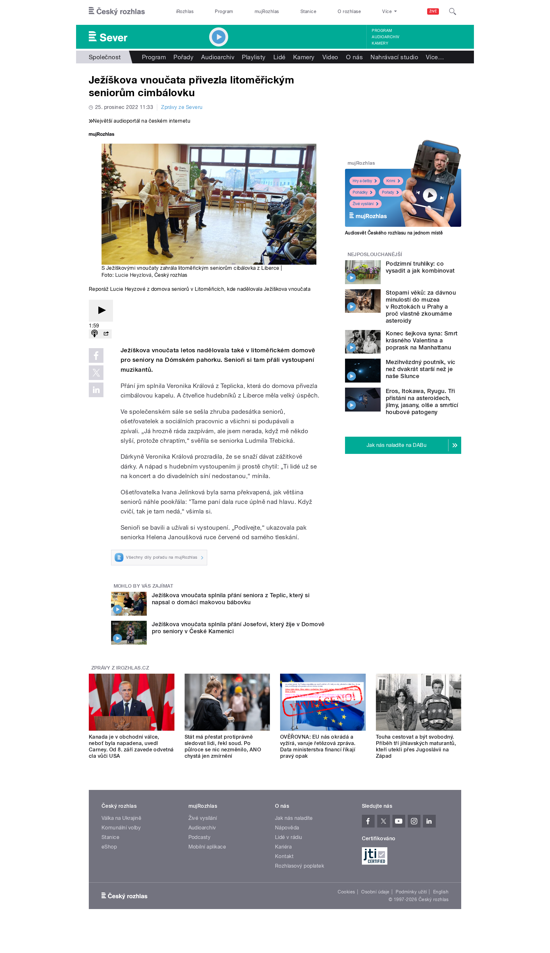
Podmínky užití (411, 891)
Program (224, 11)
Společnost (105, 57)
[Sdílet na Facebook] (96, 355)
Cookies (346, 891)
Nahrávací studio (394, 57)
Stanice (308, 11)
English (440, 891)
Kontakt (284, 856)
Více (435, 57)
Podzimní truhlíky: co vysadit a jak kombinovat (420, 267)
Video (330, 57)
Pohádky (360, 192)
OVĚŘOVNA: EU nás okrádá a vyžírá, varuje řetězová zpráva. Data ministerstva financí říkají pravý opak (318, 746)
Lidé (279, 57)
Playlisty (253, 57)
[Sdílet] (106, 334)
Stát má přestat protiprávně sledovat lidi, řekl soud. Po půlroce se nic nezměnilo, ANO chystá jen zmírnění (223, 746)
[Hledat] (452, 11)
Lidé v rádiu (288, 837)
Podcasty (199, 837)
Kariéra (283, 847)
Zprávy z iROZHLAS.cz (120, 668)
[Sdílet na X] (96, 372)
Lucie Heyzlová (133, 275)
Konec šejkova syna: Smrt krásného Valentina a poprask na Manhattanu (422, 340)
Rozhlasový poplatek (299, 866)
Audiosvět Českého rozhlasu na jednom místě (394, 232)
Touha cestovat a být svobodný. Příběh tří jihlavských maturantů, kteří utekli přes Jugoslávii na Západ (416, 746)
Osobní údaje (375, 891)
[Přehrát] (101, 311)
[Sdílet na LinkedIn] (96, 390)
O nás (354, 57)
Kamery (380, 43)
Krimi (390, 181)
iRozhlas (185, 11)
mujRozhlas (267, 11)
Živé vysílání (363, 204)
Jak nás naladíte (294, 818)
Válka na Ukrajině (121, 818)
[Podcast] (94, 334)
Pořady (183, 57)
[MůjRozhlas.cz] (101, 135)
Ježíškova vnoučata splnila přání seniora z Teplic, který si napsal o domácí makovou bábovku (230, 598)
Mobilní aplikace (207, 847)
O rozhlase (349, 11)
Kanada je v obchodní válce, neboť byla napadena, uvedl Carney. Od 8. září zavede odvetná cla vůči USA (131, 746)
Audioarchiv (385, 37)
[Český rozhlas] (117, 11)
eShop (109, 847)
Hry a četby (362, 181)
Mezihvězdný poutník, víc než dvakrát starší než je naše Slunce (420, 369)
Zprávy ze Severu (182, 107)
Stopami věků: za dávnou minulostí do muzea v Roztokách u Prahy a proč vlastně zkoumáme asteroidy (421, 306)
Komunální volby (121, 828)
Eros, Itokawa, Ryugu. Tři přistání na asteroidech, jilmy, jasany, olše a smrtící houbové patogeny (422, 401)
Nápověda (287, 828)
